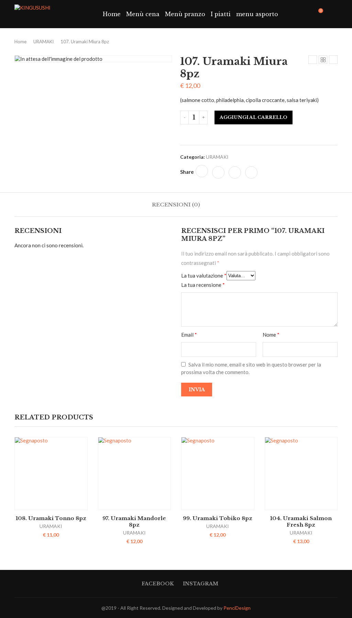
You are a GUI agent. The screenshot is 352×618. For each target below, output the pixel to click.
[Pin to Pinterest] (235, 172)
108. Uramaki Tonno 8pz (51, 518)
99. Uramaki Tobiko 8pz (217, 518)
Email (189, 335)
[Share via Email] (251, 172)
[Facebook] (300, 14)
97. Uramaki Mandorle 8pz (134, 521)
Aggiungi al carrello (253, 117)
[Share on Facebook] (202, 171)
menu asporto (257, 14)
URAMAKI (43, 41)
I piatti (221, 14)
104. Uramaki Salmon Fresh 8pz (301, 521)
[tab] (176, 205)
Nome (271, 335)
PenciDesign (237, 608)
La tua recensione (203, 285)
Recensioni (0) (176, 204)
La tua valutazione (204, 275)
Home (112, 14)
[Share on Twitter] (218, 172)
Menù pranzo (185, 14)
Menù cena (143, 14)
